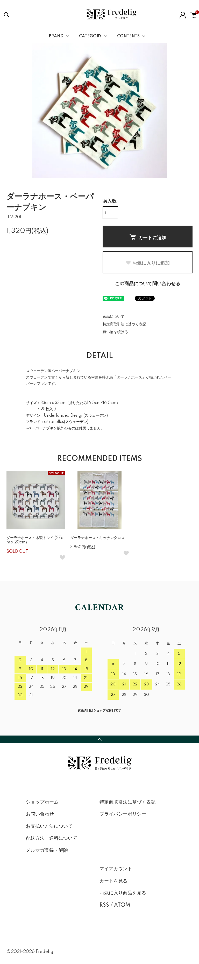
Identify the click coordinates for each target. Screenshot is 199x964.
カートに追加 (152, 237)
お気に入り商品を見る (123, 893)
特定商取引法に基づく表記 (124, 324)
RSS (104, 905)
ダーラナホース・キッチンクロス (97, 538)
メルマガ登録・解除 (47, 850)
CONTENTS (128, 36)
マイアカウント (116, 869)
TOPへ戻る (99, 739)
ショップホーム (42, 802)
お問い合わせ (40, 814)
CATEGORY (90, 36)
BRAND (56, 36)
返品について (113, 317)
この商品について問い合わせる (147, 283)
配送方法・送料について (51, 838)
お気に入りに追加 (151, 262)
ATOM (122, 905)
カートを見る (113, 881)
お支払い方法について (49, 826)
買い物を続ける (115, 332)
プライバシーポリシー (123, 814)
